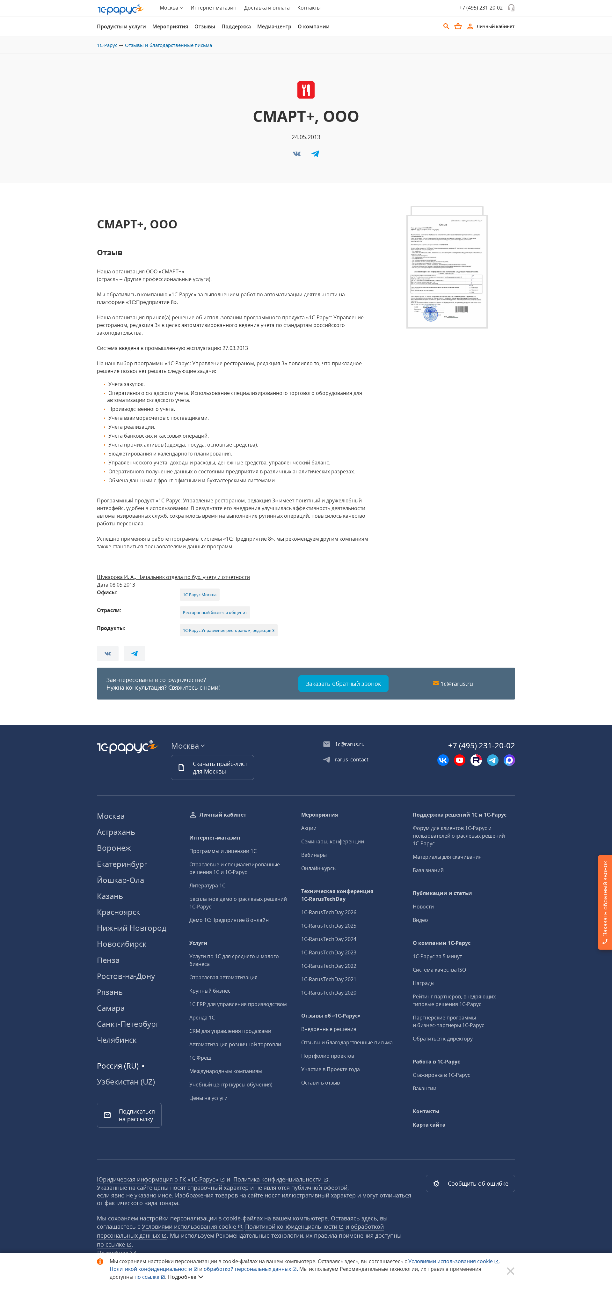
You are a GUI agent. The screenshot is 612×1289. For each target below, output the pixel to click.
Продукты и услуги (121, 26)
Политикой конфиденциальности (151, 1268)
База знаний (428, 870)
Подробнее (182, 1276)
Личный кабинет (223, 814)
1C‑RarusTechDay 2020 (328, 992)
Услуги (198, 942)
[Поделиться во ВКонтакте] (297, 155)
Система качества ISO (439, 969)
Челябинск (116, 1039)
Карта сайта (429, 1124)
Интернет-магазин (214, 7)
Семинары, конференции (332, 841)
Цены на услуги (208, 1097)
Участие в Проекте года (330, 1069)
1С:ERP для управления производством (238, 1004)
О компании (314, 26)
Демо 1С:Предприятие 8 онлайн (229, 919)
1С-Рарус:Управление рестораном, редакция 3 (228, 630)
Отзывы (204, 26)
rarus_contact (351, 759)
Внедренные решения (328, 1029)
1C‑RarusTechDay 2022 (328, 965)
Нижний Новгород (131, 927)
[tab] (121, 26)
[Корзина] (458, 26)
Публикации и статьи (442, 893)
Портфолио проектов (327, 1055)
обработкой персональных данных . (251, 1268)
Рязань (110, 992)
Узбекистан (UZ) (126, 1082)
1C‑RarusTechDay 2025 (328, 925)
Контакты (309, 7)
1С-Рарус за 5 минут (437, 956)
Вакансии (424, 1088)
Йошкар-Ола (120, 880)
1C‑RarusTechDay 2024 (328, 939)
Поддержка (236, 26)
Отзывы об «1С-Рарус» (331, 1015)
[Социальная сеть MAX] (509, 760)
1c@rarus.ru (457, 683)
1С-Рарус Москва (199, 594)
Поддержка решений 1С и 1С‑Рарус (459, 814)
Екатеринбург (122, 864)
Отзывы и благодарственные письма (168, 45)
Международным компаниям (225, 1071)
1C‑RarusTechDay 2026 (328, 912)
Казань (110, 896)
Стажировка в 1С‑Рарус (441, 1074)
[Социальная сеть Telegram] (493, 760)
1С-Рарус (107, 45)
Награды (423, 983)
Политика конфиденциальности (278, 1179)
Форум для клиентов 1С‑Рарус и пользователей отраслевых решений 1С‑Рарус (459, 836)
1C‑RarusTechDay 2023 (328, 952)
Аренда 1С (202, 1017)
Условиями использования (454, 1261)
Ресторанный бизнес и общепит (215, 612)
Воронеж (114, 847)
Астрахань (116, 831)
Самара (111, 1008)
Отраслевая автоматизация (223, 977)
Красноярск (118, 912)
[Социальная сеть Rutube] (476, 760)
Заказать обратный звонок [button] (343, 683)
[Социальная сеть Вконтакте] (443, 760)
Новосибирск (121, 943)
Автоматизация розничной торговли (235, 1044)
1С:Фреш (200, 1057)
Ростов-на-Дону (126, 976)
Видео (420, 919)
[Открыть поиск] (446, 26)
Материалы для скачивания (447, 856)
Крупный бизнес (209, 990)
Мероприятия (170, 26)
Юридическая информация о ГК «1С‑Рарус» (158, 1179)
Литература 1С (207, 885)
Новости (423, 906)
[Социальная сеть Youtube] (459, 760)
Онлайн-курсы (319, 868)
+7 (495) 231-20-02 (481, 7)
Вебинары (314, 854)
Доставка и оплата (267, 7)
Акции (309, 828)
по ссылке (112, 1244)
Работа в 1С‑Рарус (436, 1061)
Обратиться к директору (443, 1038)
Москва (111, 816)
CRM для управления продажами (230, 1030)
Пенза (108, 960)
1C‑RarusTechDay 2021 (328, 979)
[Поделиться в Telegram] (315, 155)
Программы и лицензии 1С (223, 851)
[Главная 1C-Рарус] (121, 9)
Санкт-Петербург (128, 1024)
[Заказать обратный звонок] (511, 7)
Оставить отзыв (320, 1082)
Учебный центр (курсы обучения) (231, 1084)
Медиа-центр (274, 26)
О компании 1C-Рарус (441, 942)
